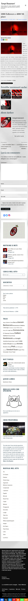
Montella (20, 344)
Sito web (3, 196)
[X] (3, 39)
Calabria (22, 325)
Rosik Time (5, 498)
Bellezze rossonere (7, 485)
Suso (15, 350)
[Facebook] (1, 39)
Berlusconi (7, 325)
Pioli (13, 346)
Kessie (10, 341)
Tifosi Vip (5, 515)
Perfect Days (6, 480)
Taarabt (19, 349)
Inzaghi (17, 338)
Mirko (4, 297)
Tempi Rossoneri (8, 3)
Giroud (9, 335)
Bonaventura (16, 325)
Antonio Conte (9, 322)
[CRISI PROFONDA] (14, 428)
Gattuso (5, 335)
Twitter (14, 80)
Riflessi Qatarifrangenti (8, 520)
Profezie (5, 477)
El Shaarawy (6, 333)
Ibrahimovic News (7, 382)
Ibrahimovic (8, 338)
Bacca (15, 322)
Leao (20, 341)
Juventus (5, 341)
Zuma (4, 300)
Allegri (4, 322)
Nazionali (5, 518)
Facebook (9, 80)
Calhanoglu (6, 327)
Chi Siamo (5, 474)
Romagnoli (20, 346)
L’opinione (5, 490)
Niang (9, 346)
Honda (13, 335)
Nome (2, 183)
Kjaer (13, 341)
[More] (6, 39)
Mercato (5, 496)
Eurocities (5, 509)
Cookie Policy (6, 578)
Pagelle (5, 493)
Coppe (4, 501)
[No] (26, 596)
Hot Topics (5, 526)
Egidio (4, 295)
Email (2, 190)
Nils (4, 298)
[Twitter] (7, 215)
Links (4, 531)
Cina (18, 327)
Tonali (13, 352)
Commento (4, 162)
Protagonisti (6, 507)
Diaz (12, 330)
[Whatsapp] (5, 39)
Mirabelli (15, 343)
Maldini (5, 343)
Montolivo (5, 346)
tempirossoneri (18, 118)
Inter (14, 338)
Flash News (6, 529)
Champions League (12, 327)
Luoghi (4, 512)
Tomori (10, 352)
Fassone (12, 333)
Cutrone (20, 327)
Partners (4, 577)
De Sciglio (8, 330)
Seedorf (9, 350)
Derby (4, 330)
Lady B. (16, 341)
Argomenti (5, 482)
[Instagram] (9, 215)
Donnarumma (18, 330)
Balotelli (21, 322)
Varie (4, 534)
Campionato (6, 487)
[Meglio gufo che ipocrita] (14, 401)
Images (5, 523)
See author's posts (19, 136)
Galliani (17, 333)
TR (4, 471)
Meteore (5, 504)
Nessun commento (22, 19)
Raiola (16, 346)
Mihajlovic (10, 343)
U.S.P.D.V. (5, 537)
